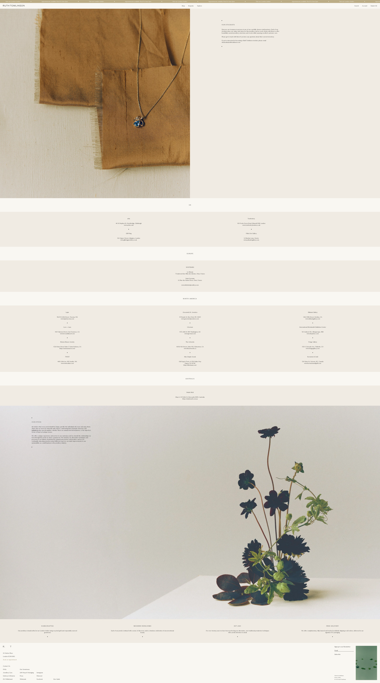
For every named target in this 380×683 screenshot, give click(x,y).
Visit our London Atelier (87, 1)
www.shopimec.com (313, 334)
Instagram (40, 673)
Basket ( (373, 6)
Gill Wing (128, 233)
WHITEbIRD (190, 267)
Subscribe (337, 654)
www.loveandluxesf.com (67, 334)
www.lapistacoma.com (67, 319)
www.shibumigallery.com (312, 319)
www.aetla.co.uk (128, 225)
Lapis (67, 312)
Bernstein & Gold (312, 357)
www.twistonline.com (67, 363)
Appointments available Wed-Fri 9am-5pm (45, 1)
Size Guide (56, 679)
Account (364, 6)
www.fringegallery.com (313, 348)
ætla (128, 218)
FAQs (4, 669)
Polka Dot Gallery (251, 233)
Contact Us (6, 666)
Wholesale (23, 679)
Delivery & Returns (9, 676)
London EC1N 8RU (9, 656)
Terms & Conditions (339, 675)
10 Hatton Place (8, 653)
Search (356, 6)
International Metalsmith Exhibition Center (312, 327)
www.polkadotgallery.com (251, 240)
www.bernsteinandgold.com (312, 363)
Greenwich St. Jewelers (190, 312)
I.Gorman (190, 327)
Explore (199, 6)
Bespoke (191, 6)
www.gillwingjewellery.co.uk (128, 240)
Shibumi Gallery (312, 312)
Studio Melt (190, 392)
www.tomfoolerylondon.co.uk (251, 225)
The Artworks (190, 342)
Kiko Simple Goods (190, 357)
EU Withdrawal (7, 679)
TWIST (67, 357)
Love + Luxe (67, 327)
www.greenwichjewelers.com (190, 319)
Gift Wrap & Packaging (27, 673)
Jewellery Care (7, 673)
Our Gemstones (25, 669)
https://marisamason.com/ (67, 348)
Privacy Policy (337, 677)
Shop (183, 6)
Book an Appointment (10, 660)
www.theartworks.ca (190, 348)
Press (21, 676)
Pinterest (39, 676)
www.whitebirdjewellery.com (190, 285)
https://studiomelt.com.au (190, 399)
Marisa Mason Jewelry (67, 342)
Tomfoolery (251, 218)
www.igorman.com (190, 334)
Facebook (40, 679)
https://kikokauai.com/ (190, 365)
